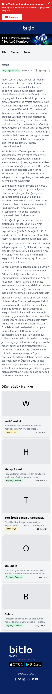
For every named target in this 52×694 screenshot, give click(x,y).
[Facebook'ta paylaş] (36, 70)
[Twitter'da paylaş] (40, 70)
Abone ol (13, 17)
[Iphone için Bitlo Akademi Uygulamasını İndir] (17, 664)
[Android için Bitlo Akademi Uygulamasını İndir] (33, 664)
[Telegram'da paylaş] (44, 70)
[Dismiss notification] (49, 2)
